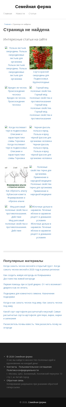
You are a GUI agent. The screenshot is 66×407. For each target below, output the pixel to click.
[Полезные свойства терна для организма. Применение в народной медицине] (40, 180)
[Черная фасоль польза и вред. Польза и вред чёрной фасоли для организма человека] (40, 141)
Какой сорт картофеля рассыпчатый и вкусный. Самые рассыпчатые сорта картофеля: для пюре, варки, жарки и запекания (32, 315)
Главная (7, 13)
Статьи (32, 13)
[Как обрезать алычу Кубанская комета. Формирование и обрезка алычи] (16, 187)
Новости (20, 13)
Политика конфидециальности (23, 370)
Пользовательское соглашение (35, 366)
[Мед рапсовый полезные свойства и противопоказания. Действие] (16, 216)
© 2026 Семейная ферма (19, 356)
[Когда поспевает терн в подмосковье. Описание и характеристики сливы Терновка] (16, 141)
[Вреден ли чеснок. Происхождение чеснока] (16, 94)
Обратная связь (15, 380)
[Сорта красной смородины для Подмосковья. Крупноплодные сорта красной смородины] (40, 68)
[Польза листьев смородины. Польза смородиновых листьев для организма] (16, 61)
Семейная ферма (33, 6)
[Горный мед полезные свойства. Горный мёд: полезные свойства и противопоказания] (40, 101)
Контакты (12, 366)
